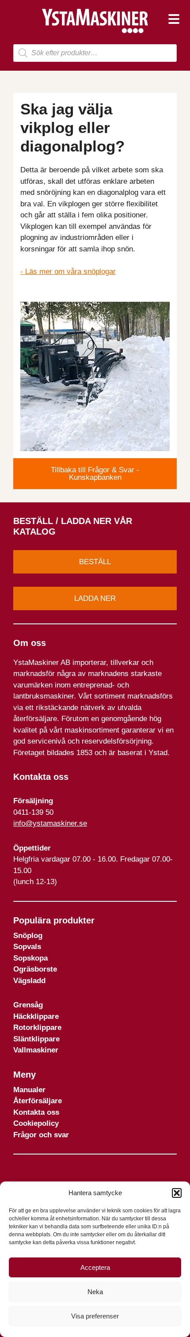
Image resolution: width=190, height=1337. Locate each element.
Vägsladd (29, 980)
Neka (95, 1291)
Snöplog (27, 935)
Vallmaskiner (35, 1050)
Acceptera (95, 1267)
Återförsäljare (37, 1101)
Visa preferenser (95, 1316)
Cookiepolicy (36, 1123)
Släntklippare (36, 1039)
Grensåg (28, 1005)
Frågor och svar (41, 1135)
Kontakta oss (36, 1112)
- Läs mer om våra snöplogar (68, 271)
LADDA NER (95, 598)
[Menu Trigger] (174, 19)
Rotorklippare (37, 1027)
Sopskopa (30, 958)
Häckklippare (36, 1016)
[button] (176, 1193)
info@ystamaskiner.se (50, 823)
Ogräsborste (35, 969)
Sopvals (27, 946)
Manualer (29, 1090)
